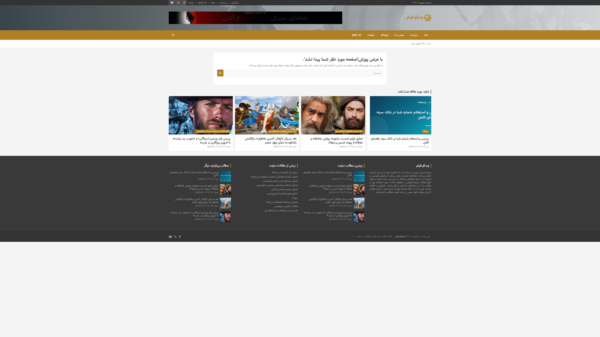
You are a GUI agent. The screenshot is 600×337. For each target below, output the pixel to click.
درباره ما (414, 35)
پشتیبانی (234, 2)
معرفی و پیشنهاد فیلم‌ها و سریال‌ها (282, 202)
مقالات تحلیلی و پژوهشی (286, 206)
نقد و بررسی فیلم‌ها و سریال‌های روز (348, 131)
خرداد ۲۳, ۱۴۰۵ (223, 146)
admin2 (413, 146)
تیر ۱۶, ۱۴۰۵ (424, 146)
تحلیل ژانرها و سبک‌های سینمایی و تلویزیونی (213, 131)
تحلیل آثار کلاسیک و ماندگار (285, 172)
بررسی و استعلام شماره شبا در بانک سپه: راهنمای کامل (400, 140)
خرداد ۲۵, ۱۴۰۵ (290, 146)
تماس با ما (399, 35)
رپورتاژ (425, 131)
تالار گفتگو (202, 2)
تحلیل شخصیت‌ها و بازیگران (284, 189)
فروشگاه (384, 35)
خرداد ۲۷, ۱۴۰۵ (356, 146)
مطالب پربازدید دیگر (216, 165)
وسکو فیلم (400, 236)
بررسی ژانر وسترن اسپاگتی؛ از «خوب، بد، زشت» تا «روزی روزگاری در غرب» (201, 140)
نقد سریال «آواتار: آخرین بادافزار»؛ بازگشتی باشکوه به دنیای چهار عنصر (271, 140)
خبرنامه (191, 2)
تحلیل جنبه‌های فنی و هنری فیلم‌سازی (280, 181)
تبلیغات (371, 35)
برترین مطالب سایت (350, 165)
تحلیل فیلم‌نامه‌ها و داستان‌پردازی (282, 193)
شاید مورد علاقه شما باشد (413, 91)
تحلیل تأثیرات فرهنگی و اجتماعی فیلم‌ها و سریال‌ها (274, 176)
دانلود (213, 2)
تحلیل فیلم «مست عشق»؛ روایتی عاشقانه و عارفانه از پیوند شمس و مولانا (337, 140)
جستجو (220, 73)
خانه (426, 35)
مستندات (223, 2)
